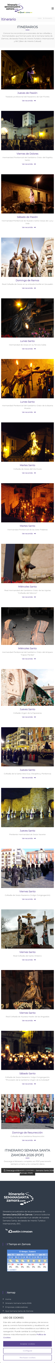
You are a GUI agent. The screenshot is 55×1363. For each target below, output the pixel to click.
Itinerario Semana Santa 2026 (18, 1303)
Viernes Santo (27, 891)
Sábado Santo (27, 1073)
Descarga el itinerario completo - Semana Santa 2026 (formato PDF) (30, 1171)
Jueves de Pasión (27, 93)
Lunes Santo (27, 341)
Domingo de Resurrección (27, 1132)
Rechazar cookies (27, 1357)
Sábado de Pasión (27, 217)
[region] (27, 1338)
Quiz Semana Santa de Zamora (19, 1311)
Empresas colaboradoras (16, 1307)
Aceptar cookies (27, 1344)
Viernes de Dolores (27, 153)
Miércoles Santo (27, 586)
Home (8, 1299)
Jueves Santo (27, 709)
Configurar (27, 1351)
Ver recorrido (27, 101)
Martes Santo (27, 465)
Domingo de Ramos (27, 280)
